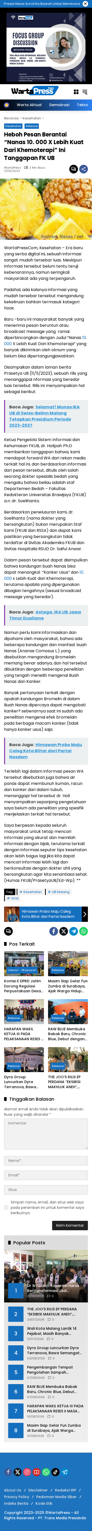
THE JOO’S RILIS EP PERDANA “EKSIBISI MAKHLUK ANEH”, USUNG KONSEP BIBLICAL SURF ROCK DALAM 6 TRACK (66, 1082)
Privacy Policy (16, 1496)
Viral (14, 898)
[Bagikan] (83, 169)
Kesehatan (13, 126)
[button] (85, 92)
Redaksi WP (65, 1490)
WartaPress (12, 167)
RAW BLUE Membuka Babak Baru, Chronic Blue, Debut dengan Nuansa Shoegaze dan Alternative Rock (67, 1034)
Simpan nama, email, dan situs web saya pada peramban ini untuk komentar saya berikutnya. (47, 1207)
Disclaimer (38, 1490)
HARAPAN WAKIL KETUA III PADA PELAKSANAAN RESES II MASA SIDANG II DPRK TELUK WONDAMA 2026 (23, 1034)
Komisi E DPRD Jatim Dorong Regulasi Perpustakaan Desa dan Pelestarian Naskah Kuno (22, 986)
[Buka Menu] (76, 92)
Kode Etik (44, 1503)
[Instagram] (27, 1472)
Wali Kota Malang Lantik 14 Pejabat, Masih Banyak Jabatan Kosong (52, 1331)
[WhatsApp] (83, 931)
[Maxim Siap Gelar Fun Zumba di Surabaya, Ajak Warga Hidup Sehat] (68, 963)
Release (32, 126)
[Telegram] (73, 931)
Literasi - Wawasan (22, 970)
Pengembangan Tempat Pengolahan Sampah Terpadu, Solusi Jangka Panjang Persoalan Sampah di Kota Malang (55, 1370)
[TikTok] (55, 1472)
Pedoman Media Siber (56, 1496)
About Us (12, 1490)
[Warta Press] (36, 91)
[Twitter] (63, 931)
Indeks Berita (16, 1503)
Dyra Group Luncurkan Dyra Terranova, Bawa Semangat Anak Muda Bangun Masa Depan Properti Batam (22, 1082)
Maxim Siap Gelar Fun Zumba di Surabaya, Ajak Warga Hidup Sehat (68, 986)
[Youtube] (36, 1472)
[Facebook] (53, 931)
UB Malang (61, 891)
